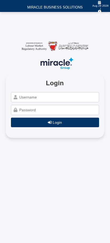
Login (57, 122)
